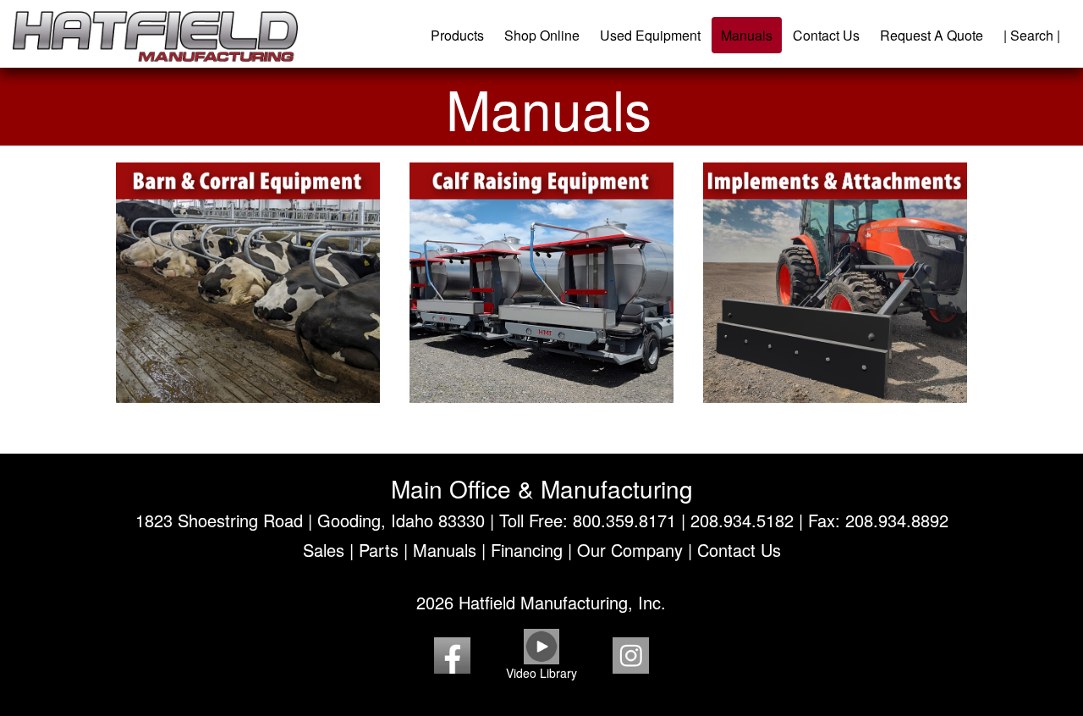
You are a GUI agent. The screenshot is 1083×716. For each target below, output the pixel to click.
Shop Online (542, 35)
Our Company (630, 549)
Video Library (541, 672)
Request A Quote (931, 35)
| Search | (1031, 35)
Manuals (746, 35)
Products (457, 35)
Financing (527, 549)
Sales (323, 549)
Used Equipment (650, 35)
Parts (379, 549)
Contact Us (826, 35)
